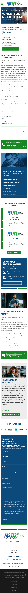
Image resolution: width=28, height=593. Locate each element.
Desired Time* (5, 482)
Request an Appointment (10, 49)
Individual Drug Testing (10, 179)
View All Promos (13, 252)
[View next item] (8, 410)
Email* (3, 467)
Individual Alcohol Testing (11, 182)
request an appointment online (13, 146)
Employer (14, 550)
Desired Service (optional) (9, 472)
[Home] (14, 3)
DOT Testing (6, 188)
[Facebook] (8, 559)
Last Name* (5, 456)
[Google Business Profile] (14, 559)
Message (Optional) (7, 487)
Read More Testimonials (10, 415)
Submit (5, 519)
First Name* (5, 451)
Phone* (4, 461)
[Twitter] (11, 559)
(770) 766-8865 (12, 142)
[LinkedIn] (17, 559)
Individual (14, 548)
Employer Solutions (9, 191)
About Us (14, 552)
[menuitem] (14, 581)
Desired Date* (5, 477)
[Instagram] (20, 559)
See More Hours (6, 39)
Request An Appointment (11, 283)
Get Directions (6, 35)
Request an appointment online (14, 354)
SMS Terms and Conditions (10, 515)
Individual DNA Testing (9, 185)
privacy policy (15, 513)
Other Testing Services (9, 194)
